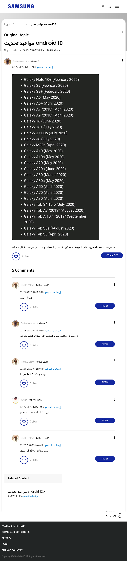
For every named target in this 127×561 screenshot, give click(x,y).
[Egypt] (21, 6)
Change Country (12, 550)
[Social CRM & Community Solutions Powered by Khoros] (113, 514)
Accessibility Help (13, 526)
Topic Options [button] (117, 32)
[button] (117, 60)
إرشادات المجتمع (45, 67)
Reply (105, 305)
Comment (112, 255)
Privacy (6, 538)
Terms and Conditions (16, 532)
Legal (5, 544)
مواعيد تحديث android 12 (25, 491)
